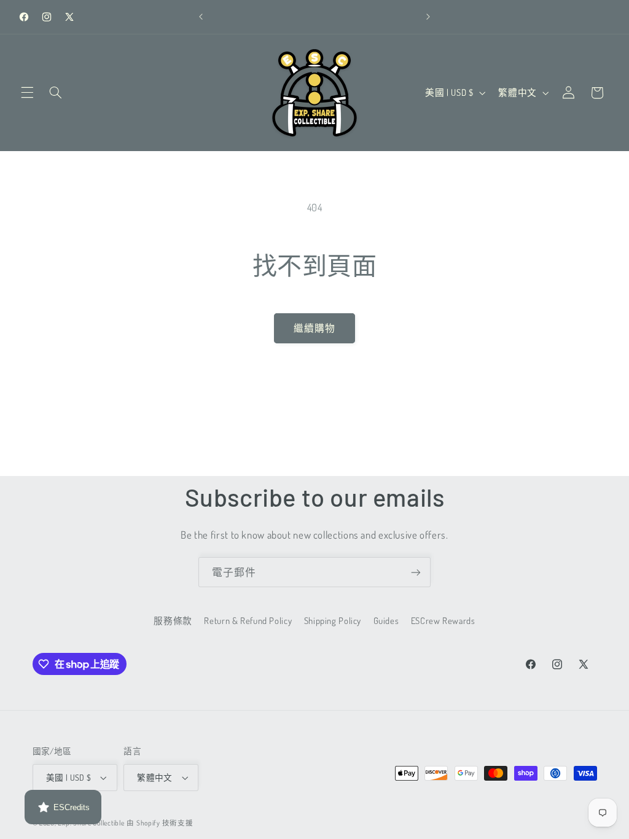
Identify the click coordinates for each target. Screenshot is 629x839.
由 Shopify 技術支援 (160, 822)
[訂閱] (416, 572)
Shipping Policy (332, 620)
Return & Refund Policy (248, 620)
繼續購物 (314, 328)
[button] (27, 93)
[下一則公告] (428, 16)
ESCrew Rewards (443, 620)
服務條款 (173, 620)
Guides (386, 620)
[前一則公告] (200, 16)
